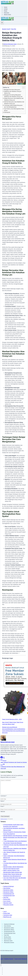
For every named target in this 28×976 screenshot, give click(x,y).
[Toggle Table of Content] (22, 87)
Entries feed (6, 913)
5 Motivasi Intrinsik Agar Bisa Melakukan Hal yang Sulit (13, 766)
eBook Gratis (7, 14)
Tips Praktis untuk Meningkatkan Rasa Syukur (14, 109)
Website (3, 811)
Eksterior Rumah (8, 958)
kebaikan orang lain (13, 729)
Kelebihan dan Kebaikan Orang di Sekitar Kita (12, 92)
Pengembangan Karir (9, 895)
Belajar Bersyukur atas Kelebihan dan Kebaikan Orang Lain (14, 99)
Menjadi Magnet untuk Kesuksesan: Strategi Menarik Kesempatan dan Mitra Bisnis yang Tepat (15, 837)
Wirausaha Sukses (8, 904)
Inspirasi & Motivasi (8, 886)
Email (2, 806)
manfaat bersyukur (13, 730)
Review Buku (6, 899)
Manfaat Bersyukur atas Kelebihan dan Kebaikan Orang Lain (14, 102)
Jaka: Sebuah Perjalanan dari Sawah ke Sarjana (14, 761)
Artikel (5, 9)
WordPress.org (7, 917)
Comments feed (7, 915)
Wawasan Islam (7, 903)
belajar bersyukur (7, 727)
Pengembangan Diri (8, 893)
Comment (4, 796)
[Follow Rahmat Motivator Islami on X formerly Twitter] (4, 758)
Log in (5, 911)
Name (3, 801)
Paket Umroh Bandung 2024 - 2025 (12, 719)
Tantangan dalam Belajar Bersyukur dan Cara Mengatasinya (13, 106)
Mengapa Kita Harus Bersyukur (12, 89)
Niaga (5, 11)
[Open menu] (2, 22)
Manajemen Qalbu (8, 890)
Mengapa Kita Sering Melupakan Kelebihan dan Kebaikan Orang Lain (13, 95)
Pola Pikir (13, 29)
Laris (2, 958)
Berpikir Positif (6, 29)
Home (5, 7)
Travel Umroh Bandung (20, 958)
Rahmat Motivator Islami (10, 44)
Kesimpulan (7, 112)
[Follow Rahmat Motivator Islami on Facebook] (2, 758)
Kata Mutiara (6, 888)
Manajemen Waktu (8, 892)
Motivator (6, 12)
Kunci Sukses (6, 901)
